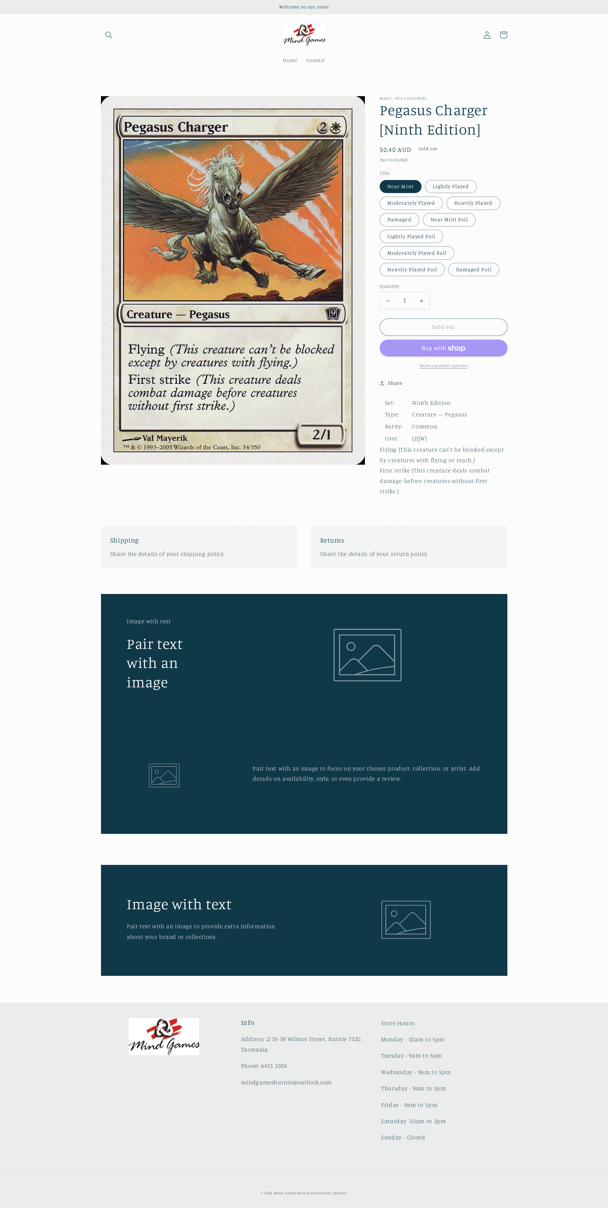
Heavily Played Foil (412, 270)
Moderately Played (411, 203)
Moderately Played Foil (416, 253)
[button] (109, 35)
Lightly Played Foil (411, 236)
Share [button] (395, 383)
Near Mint (400, 187)
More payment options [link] (444, 365)
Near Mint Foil (449, 220)
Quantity (389, 286)
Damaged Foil (474, 270)
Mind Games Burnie (292, 1193)
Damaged (399, 220)
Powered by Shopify (329, 1193)
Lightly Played (451, 187)
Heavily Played (473, 203)
